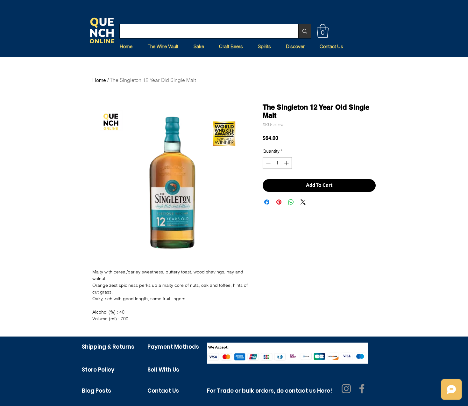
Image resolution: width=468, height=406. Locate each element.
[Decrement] (268, 163)
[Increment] (287, 163)
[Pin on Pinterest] (279, 202)
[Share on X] (303, 202)
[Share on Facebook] (267, 202)
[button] (323, 31)
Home (99, 80)
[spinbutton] (277, 163)
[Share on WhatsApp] (291, 202)
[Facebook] (362, 388)
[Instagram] (346, 388)
